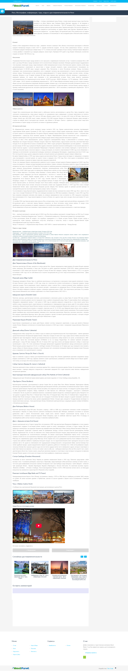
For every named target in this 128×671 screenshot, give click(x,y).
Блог (14, 648)
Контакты (33, 651)
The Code (110, 668)
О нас (100, 1)
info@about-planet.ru (17, 1)
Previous (82, 557)
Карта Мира (34, 645)
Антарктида (91, 5)
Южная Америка (69, 5)
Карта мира (113, 1)
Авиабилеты (113, 5)
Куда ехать (106, 1)
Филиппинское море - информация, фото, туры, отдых (20, 577)
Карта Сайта (16, 654)
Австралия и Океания (80, 5)
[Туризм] (20, 6)
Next (85, 557)
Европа (37, 5)
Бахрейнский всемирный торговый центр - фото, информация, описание (59, 577)
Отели (106, 5)
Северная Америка (57, 5)
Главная (95, 1)
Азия (43, 5)
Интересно (99, 5)
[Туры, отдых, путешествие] (20, 668)
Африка (48, 5)
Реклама (33, 648)
